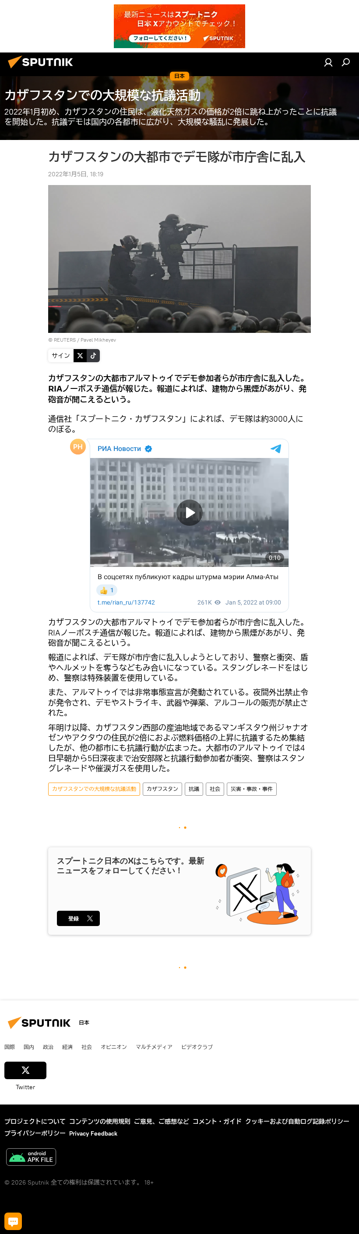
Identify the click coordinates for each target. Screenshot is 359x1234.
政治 (48, 1047)
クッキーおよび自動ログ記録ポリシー (297, 1122)
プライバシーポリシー (35, 1133)
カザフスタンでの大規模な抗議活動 (94, 789)
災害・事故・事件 (252, 789)
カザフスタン (162, 789)
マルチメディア (154, 1047)
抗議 (194, 789)
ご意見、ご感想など (161, 1122)
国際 (9, 1047)
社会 (215, 789)
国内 (29, 1047)
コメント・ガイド (217, 1122)
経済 (67, 1047)
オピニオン (114, 1047)
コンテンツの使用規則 (99, 1122)
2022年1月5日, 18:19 (75, 174)
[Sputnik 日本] (42, 69)
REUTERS (65, 339)
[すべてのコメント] (13, 1221)
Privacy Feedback (93, 1133)
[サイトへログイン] (328, 62)
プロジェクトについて (35, 1122)
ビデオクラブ (197, 1047)
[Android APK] (31, 1158)
